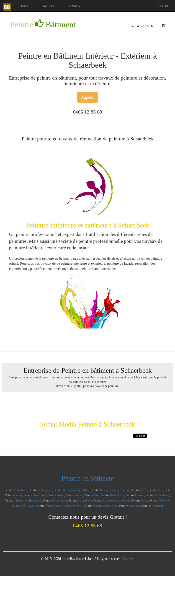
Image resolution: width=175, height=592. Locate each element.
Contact (163, 6)
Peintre (43, 24)
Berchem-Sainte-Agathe (114, 490)
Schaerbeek (85, 500)
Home (28, 6)
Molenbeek (162, 495)
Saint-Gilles (60, 500)
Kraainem (157, 505)
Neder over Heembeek (28, 500)
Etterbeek (164, 490)
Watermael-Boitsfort (105, 505)
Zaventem (135, 505)
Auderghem (45, 490)
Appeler (87, 97)
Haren (60, 495)
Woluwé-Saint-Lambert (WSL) (63, 505)
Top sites (48, 6)
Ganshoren (39, 495)
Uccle (144, 500)
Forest (18, 495)
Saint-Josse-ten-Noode (116, 500)
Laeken (139, 495)
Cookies (128, 559)
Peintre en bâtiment (87, 478)
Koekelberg (117, 495)
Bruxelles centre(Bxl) (76, 490)
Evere (143, 490)
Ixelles (79, 495)
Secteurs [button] (72, 6)
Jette (96, 495)
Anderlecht (20, 490)
